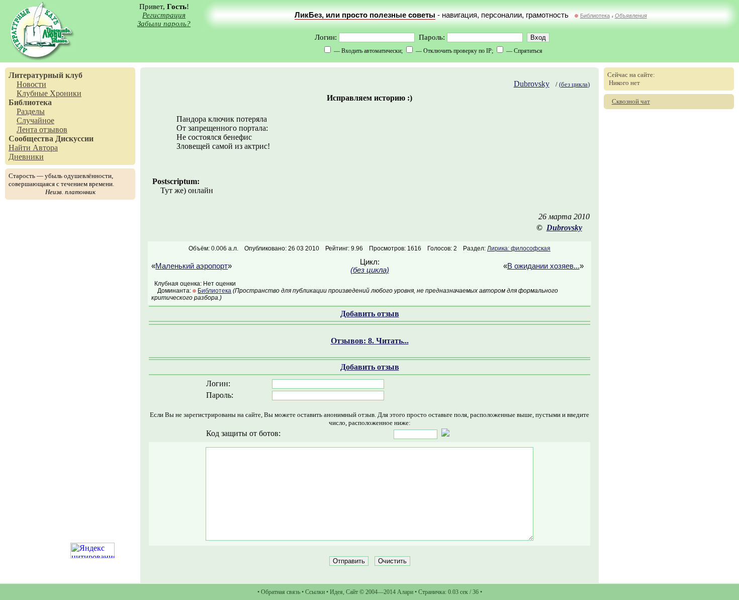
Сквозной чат (631, 101)
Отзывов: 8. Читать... (370, 340)
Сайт (352, 591)
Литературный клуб (45, 75)
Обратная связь (280, 591)
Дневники (26, 156)
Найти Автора (33, 147)
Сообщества (31, 138)
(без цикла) (574, 84)
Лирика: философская (518, 248)
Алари (405, 591)
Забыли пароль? (164, 24)
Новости (31, 84)
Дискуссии (74, 138)
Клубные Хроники (49, 93)
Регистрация (164, 15)
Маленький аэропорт (191, 266)
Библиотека (595, 16)
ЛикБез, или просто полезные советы (365, 15)
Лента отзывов (42, 129)
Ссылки (315, 591)
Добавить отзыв (369, 313)
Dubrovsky (531, 83)
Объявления (631, 16)
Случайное (35, 120)
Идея (336, 591)
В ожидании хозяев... (543, 266)
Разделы (31, 111)
